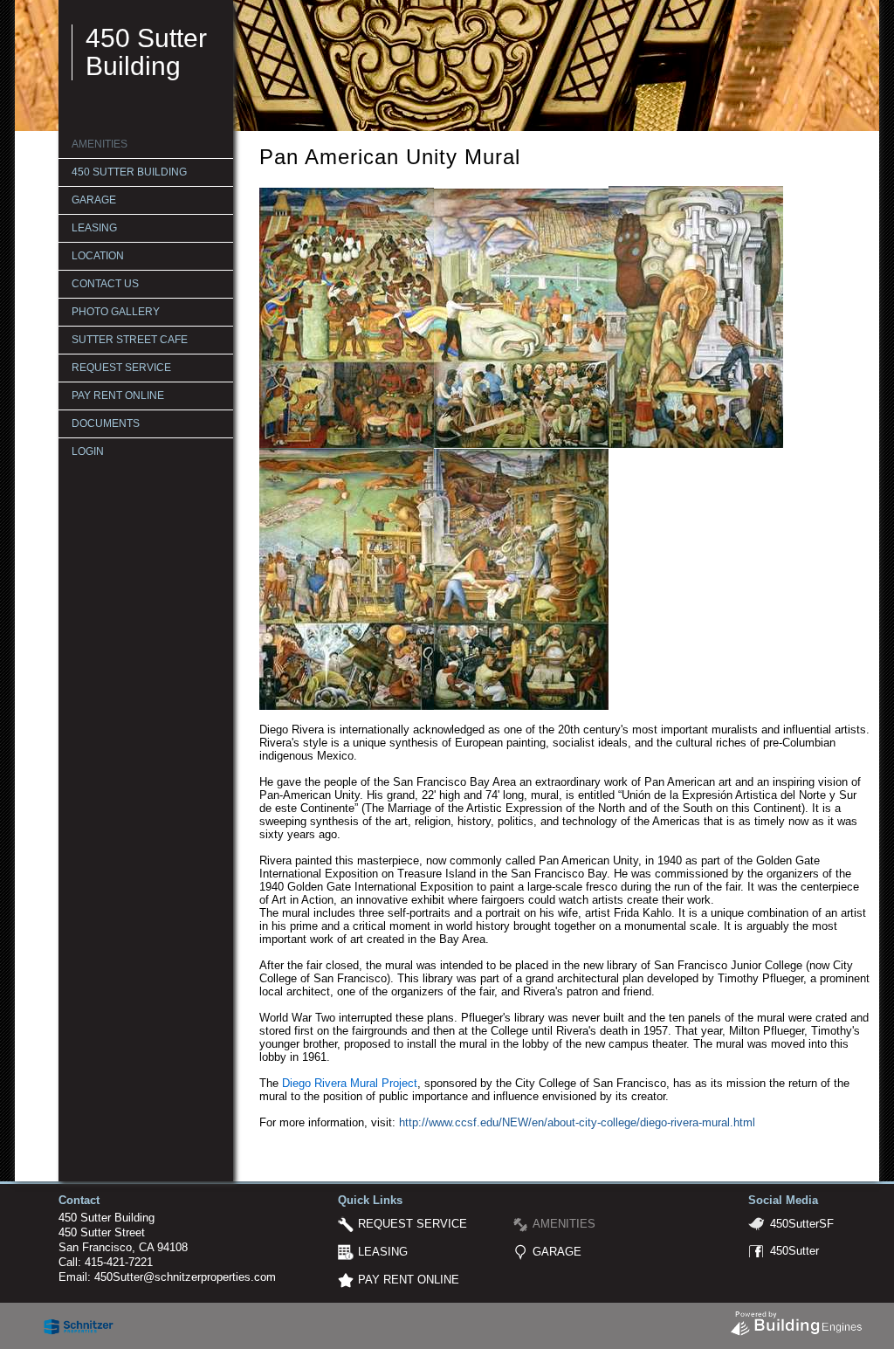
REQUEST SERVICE (121, 367)
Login (88, 451)
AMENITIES (99, 144)
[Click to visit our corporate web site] (78, 1322)
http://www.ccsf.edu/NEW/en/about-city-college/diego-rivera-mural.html (577, 1122)
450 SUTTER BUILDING (129, 172)
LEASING (94, 228)
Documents (106, 423)
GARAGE (94, 200)
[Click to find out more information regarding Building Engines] (796, 1319)
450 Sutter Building (146, 52)
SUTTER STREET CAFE (130, 340)
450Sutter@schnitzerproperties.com (185, 1277)
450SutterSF (802, 1223)
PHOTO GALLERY (116, 312)
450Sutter (794, 1250)
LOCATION (98, 256)
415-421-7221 (119, 1262)
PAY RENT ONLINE (118, 395)
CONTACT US (105, 284)
